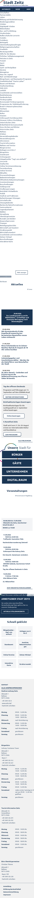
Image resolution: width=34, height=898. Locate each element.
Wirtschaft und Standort (9, 228)
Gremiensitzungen (7, 182)
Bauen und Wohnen (7, 83)
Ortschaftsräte (5, 200)
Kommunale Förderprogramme (12, 102)
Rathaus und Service (7, 145)
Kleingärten (4, 72)
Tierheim (3, 109)
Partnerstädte (5, 15)
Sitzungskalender (6, 203)
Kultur (2, 113)
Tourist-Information (7, 143)
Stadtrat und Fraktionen (9, 196)
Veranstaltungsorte (7, 138)
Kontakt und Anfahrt (8, 219)
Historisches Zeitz (7, 129)
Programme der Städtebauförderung (14, 104)
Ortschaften (4, 13)
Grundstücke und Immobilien (11, 93)
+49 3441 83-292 (7, 820)
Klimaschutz (4, 111)
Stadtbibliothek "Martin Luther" (12, 81)
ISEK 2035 (4, 88)
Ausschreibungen (6, 184)
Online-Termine (6, 171)
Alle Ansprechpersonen (11, 688)
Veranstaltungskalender (9, 136)
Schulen (3, 24)
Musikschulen (5, 33)
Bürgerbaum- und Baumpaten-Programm (15, 79)
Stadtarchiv (4, 164)
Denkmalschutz (6, 97)
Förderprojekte (6, 100)
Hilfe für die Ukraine (7, 54)
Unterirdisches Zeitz (7, 122)
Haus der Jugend (6, 74)
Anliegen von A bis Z (7, 150)
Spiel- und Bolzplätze (8, 68)
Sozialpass (4, 40)
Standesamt (4, 154)
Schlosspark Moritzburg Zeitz (11, 118)
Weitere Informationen (14, 397)
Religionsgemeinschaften (9, 47)
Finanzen (3, 223)
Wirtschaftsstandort (7, 232)
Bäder (2, 65)
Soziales (3, 38)
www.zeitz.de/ (7, 703)
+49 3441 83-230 (7, 876)
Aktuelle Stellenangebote (14, 611)
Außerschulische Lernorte (10, 35)
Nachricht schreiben (8, 706)
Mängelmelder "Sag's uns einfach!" (13, 159)
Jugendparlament (7, 209)
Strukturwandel (6, 230)
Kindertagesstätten (7, 22)
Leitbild (3, 90)
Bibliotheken (5, 29)
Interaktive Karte (6, 241)
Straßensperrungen (7, 189)
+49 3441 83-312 (7, 760)
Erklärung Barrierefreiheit (12, 889)
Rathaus (3, 132)
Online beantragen (13, 416)
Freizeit (3, 61)
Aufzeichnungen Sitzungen (10, 198)
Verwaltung (4, 214)
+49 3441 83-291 (7, 818)
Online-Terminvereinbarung (10, 166)
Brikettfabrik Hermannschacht (11, 125)
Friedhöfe (4, 49)
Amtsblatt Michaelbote (9, 191)
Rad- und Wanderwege (8, 77)
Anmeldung (7, 886)
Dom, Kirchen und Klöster (10, 127)
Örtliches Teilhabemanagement (12, 56)
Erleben (3, 134)
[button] (28, 9)
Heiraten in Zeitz (6, 58)
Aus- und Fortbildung (8, 31)
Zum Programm (11, 435)
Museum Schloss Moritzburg (11, 120)
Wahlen (3, 212)
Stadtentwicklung (6, 86)
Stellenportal (5, 187)
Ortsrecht (3, 161)
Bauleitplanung (6, 95)
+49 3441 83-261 (7, 763)
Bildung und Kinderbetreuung (11, 19)
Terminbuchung (6, 168)
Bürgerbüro (4, 152)
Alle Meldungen (24, 441)
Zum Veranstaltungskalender (19, 588)
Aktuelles (3, 173)
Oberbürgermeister (7, 216)
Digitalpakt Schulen (7, 26)
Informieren (4, 141)
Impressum (7, 895)
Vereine (3, 70)
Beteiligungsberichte (8, 225)
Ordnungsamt (5, 157)
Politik (2, 193)
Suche (18, 9)
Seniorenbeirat (6, 207)
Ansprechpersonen (7, 221)
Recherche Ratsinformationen (11, 205)
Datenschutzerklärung (11, 892)
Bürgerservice (5, 148)
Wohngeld (4, 42)
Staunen (3, 116)
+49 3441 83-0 (6, 701)
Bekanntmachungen (7, 177)
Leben (2, 17)
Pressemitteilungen (7, 175)
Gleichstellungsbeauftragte (10, 45)
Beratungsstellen (6, 51)
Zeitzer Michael (6, 237)
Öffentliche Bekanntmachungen (12, 180)
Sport (2, 63)
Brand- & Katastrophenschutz (11, 106)
